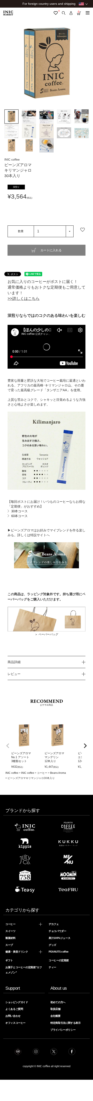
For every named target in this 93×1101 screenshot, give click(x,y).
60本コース (19, 516)
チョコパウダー (57, 931)
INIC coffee (11, 772)
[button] (7, 746)
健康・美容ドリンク (16, 951)
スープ (9, 945)
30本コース (19, 511)
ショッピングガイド (16, 1002)
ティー (52, 967)
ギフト (9, 960)
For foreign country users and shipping (48, 3)
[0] (56, 13)
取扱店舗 (55, 1009)
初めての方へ (58, 1002)
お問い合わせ (13, 1015)
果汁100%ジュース (59, 938)
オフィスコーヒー (15, 1022)
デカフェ (54, 924)
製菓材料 (10, 938)
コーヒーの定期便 (59, 960)
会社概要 (55, 1015)
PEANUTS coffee (59, 951)
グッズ (52, 945)
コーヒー (42, 772)
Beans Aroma (58, 772)
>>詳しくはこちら (24, 298)
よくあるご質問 (14, 1009)
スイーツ (10, 931)
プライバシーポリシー (62, 1029)
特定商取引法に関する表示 (65, 1022)
